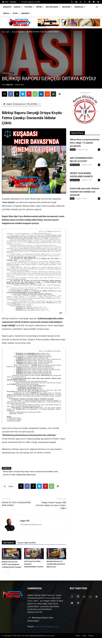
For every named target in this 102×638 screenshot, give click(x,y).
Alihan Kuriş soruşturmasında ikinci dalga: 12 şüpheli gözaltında (84, 142)
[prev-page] (3, 572)
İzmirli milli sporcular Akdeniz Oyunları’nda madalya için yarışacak (84, 191)
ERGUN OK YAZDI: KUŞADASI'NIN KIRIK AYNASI (19, 475)
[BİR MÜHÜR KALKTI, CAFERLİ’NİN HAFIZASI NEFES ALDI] (56, 553)
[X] (81, 2)
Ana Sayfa (5, 32)
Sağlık (6, 13)
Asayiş (73, 149)
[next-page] (7, 572)
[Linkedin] (41, 94)
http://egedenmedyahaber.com (31, 524)
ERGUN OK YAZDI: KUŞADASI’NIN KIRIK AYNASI (16, 504)
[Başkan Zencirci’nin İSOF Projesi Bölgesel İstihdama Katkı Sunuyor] (11, 554)
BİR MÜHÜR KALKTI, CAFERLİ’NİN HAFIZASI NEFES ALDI (56, 564)
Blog (84, 635)
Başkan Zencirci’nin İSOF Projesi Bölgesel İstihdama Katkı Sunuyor (11, 564)
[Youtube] (94, 2)
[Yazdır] (53, 94)
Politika (28, 7)
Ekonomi (66, 7)
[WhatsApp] (85, 2)
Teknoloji (78, 7)
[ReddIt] (47, 94)
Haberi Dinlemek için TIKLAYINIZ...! (22, 104)
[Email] (4, 94)
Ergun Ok (9, 85)
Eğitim (39, 7)
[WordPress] (89, 2)
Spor (15, 13)
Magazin (25, 13)
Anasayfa (7, 7)
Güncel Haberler (18, 32)
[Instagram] (76, 2)
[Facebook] (72, 2)
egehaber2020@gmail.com (47, 626)
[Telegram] (23, 94)
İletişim (91, 635)
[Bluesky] (98, 2)
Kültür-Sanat (52, 7)
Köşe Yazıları (75, 165)
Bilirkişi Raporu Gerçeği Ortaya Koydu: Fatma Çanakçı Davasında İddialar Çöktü (30, 471)
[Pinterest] (29, 94)
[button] (97, 7)
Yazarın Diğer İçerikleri (26, 543)
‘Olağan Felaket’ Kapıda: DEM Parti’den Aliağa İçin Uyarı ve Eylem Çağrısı (51, 505)
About (78, 635)
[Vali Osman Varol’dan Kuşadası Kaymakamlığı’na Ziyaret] (34, 553)
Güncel (17, 7)
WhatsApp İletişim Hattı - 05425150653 (40, 619)
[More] (59, 94)
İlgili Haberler (8, 543)
